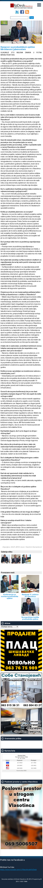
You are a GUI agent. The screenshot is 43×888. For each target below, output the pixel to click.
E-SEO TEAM (23, 881)
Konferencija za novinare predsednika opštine (9, 596)
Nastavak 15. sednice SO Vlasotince (30, 595)
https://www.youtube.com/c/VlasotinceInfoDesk (18, 870)
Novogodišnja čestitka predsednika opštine (30, 618)
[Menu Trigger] (39, 5)
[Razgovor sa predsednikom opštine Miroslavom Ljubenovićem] (5, 563)
